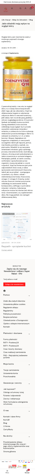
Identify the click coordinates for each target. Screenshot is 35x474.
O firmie (6, 426)
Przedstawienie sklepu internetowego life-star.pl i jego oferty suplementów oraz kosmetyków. (16, 445)
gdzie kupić (19, 219)
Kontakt (6, 327)
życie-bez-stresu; (21, 217)
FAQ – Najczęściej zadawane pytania (15, 356)
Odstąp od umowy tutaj (13, 392)
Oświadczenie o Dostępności (15, 320)
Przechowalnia (9, 376)
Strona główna (9, 451)
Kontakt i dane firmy (11, 416)
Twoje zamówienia (11, 370)
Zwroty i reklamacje (11, 398)
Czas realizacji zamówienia (14, 352)
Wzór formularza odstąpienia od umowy (15, 403)
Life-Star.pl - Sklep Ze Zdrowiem (14, 20)
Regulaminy (8, 310)
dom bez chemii (8, 214)
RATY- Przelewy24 (11, 342)
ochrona (18, 214)
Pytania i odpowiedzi (12, 395)
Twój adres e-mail (10, 279)
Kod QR (6, 420)
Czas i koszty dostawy (12, 349)
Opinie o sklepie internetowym (16, 323)
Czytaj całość (6, 250)
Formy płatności (10, 339)
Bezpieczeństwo (10, 317)
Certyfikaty (8, 429)
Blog (31, 20)
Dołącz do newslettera (14, 284)
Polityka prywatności (12, 314)
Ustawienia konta (10, 373)
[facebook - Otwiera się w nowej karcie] (4, 291)
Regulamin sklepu (10, 307)
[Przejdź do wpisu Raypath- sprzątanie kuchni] (16, 225)
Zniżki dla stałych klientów (14, 301)
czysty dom (19, 222)
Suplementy (14, 53)
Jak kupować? (9, 389)
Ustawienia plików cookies (14, 304)
